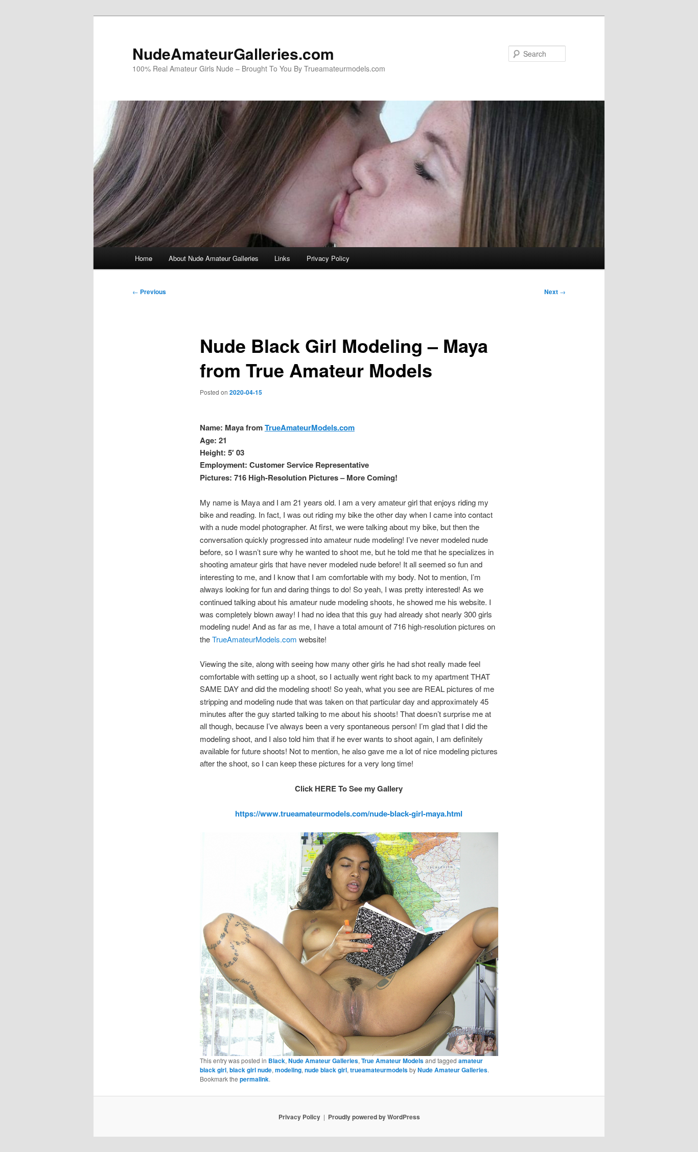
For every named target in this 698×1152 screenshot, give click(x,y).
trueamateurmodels (379, 1069)
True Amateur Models (392, 1060)
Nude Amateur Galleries (323, 1060)
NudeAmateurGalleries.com (233, 53)
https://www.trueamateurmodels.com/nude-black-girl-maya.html (348, 813)
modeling (288, 1069)
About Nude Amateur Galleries (214, 258)
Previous (149, 291)
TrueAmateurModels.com (254, 639)
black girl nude (250, 1069)
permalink (254, 1079)
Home (143, 258)
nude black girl (326, 1069)
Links (282, 258)
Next (555, 291)
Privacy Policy (328, 258)
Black (276, 1060)
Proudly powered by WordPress (374, 1116)
